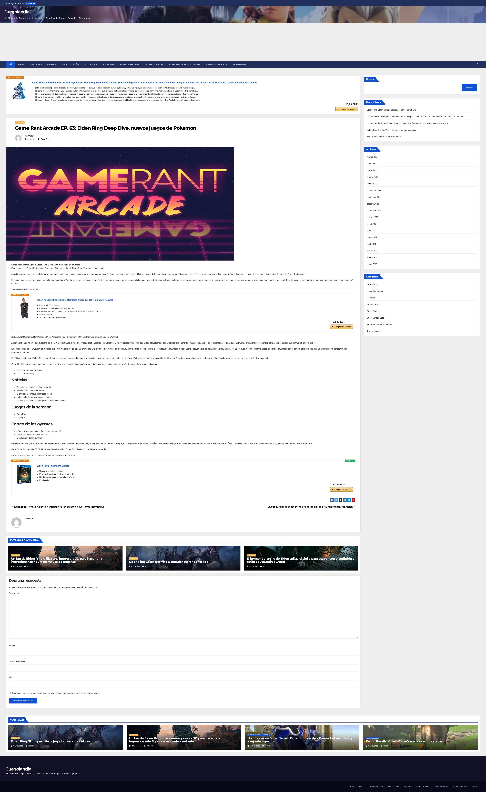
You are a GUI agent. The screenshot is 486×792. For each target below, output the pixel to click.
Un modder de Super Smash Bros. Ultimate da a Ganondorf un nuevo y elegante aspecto (407, 123)
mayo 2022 (372, 157)
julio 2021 (371, 224)
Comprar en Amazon (348, 109)
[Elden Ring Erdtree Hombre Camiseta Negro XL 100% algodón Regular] (24, 308)
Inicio (21, 64)
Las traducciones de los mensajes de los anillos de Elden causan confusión (310, 506)
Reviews (51, 64)
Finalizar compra (394, 787)
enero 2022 (372, 184)
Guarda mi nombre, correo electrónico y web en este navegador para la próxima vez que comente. (56, 693)
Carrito (360, 787)
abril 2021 (371, 244)
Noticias (90, 64)
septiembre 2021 (374, 210)
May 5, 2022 (255, 746)
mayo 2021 (372, 237)
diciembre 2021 (374, 190)
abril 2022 (371, 164)
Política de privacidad (460, 787)
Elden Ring (109, 64)
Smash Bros (239, 64)
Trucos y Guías (70, 64)
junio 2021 (372, 231)
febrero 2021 (373, 257)
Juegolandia (16, 11)
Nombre (13, 646)
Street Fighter (154, 64)
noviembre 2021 (374, 197)
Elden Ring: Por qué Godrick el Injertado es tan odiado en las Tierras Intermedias (59, 506)
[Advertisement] (243, 42)
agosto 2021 (372, 217)
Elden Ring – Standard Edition (53, 466)
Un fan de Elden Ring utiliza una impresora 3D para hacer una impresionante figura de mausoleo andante (56, 560)
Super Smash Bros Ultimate (185, 64)
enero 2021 (372, 264)
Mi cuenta (408, 787)
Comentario (15, 593)
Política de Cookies (441, 787)
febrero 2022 (373, 177)
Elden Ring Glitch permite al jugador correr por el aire (168, 562)
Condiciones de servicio (375, 787)
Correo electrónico (18, 661)
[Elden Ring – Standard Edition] (24, 474)
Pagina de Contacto (423, 787)
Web (11, 677)
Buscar (370, 79)
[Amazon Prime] (349, 322)
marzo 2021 (372, 251)
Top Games (36, 64)
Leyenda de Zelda (130, 64)
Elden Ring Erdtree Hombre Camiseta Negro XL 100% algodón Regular (75, 300)
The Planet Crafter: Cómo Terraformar (384, 137)
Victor (31, 136)
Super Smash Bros (216, 64)
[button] (478, 64)
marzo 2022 (372, 170)
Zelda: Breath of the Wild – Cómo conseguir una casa (391, 130)
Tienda (474, 787)
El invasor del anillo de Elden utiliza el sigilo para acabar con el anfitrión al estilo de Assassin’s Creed (301, 560)
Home (352, 787)
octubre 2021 (373, 204)
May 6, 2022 (18, 746)
